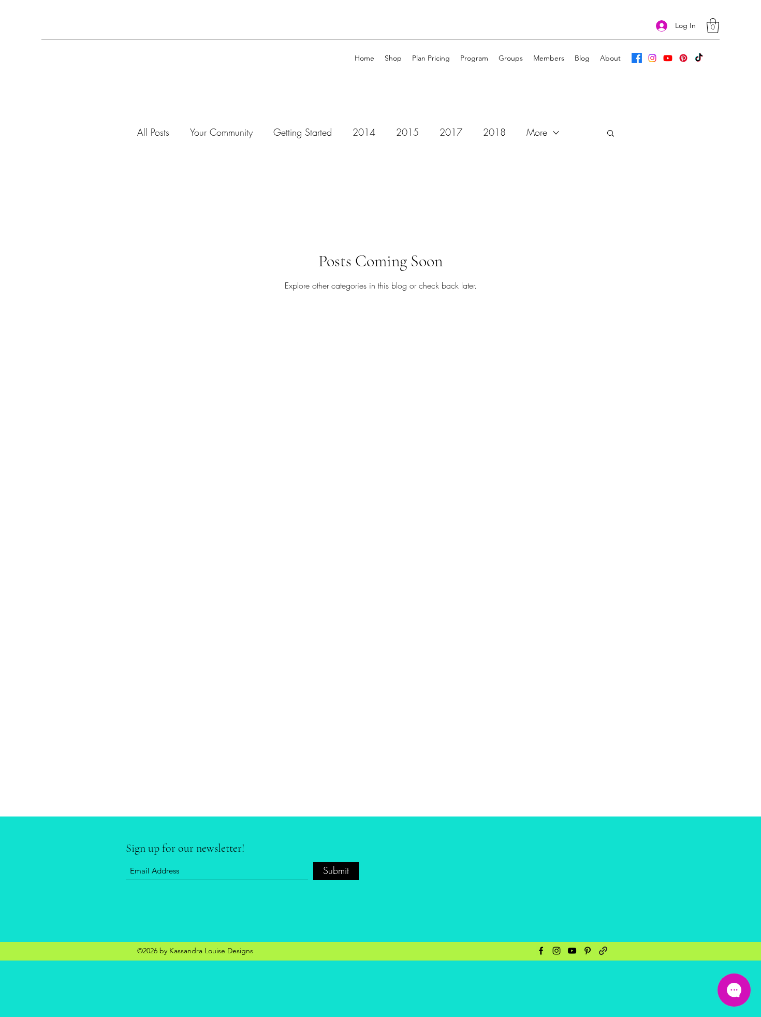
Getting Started (302, 132)
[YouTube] (668, 58)
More (536, 132)
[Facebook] (637, 58)
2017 (451, 132)
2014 (364, 132)
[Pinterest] (683, 58)
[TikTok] (699, 58)
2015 (407, 132)
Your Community (221, 132)
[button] (713, 25)
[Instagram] (652, 58)
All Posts (153, 132)
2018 (494, 132)
